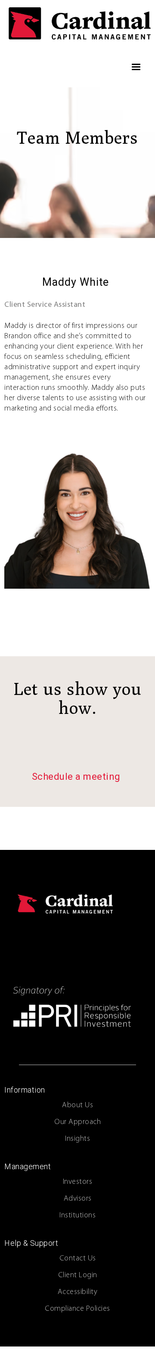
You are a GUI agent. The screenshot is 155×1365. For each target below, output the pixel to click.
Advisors (78, 1199)
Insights (77, 1139)
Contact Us (77, 1259)
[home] (77, 23)
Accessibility (78, 1292)
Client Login (77, 1275)
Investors (78, 1182)
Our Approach (77, 1122)
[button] (136, 67)
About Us (77, 1105)
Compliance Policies (77, 1309)
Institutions (77, 1216)
